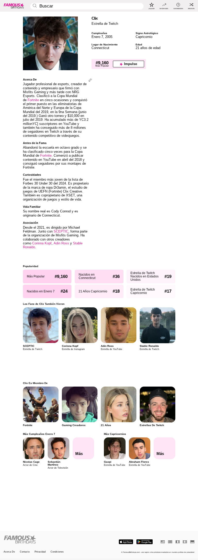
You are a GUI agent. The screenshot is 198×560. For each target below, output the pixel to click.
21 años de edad (148, 48)
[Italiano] (185, 541)
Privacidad (40, 552)
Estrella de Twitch (105, 24)
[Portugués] (170, 541)
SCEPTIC (61, 231)
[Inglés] (163, 541)
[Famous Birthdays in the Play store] (144, 541)
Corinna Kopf (42, 243)
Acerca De (9, 552)
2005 (108, 37)
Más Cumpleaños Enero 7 (39, 434)
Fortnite (33, 100)
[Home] (50, 539)
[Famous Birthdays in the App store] (126, 541)
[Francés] (178, 541)
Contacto (25, 552)
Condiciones (57, 552)
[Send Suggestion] (90, 80)
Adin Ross (61, 243)
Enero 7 (97, 37)
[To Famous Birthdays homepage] (13, 6)
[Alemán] (192, 541)
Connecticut (100, 48)
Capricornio (144, 37)
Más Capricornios (115, 434)
